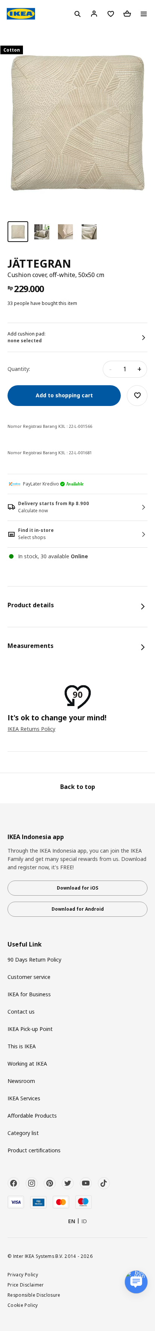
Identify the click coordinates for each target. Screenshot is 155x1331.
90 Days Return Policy (34, 959)
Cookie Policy (23, 1305)
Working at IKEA (27, 1063)
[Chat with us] (136, 1282)
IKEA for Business (29, 994)
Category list (23, 1132)
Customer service (29, 976)
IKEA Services (24, 1098)
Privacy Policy (23, 1274)
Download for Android (78, 909)
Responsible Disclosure (34, 1295)
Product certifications (34, 1150)
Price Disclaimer (26, 1285)
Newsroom (21, 1080)
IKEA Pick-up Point (30, 1028)
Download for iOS (77, 888)
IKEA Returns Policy (31, 728)
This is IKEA (22, 1046)
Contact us (21, 1011)
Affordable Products (32, 1115)
